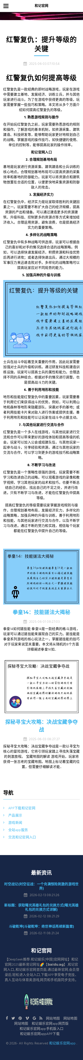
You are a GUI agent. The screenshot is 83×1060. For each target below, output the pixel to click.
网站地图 (53, 1018)
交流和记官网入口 (22, 837)
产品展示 (15, 815)
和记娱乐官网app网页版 (50, 1024)
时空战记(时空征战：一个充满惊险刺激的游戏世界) (41, 886)
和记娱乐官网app (62, 1043)
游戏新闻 (15, 823)
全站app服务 (18, 830)
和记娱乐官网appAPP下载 (40, 1034)
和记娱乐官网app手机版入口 (41, 1029)
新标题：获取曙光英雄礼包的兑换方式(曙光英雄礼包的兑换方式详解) (41, 907)
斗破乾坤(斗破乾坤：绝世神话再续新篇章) (41, 926)
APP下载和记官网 (21, 808)
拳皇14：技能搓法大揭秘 (41, 612)
